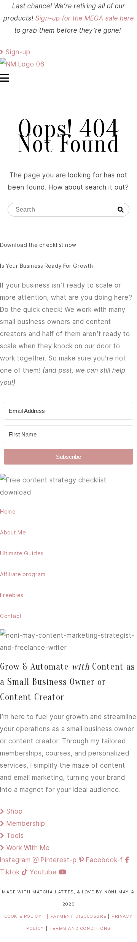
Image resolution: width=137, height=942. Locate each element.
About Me (13, 532)
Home (8, 511)
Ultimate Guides (21, 553)
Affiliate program (23, 574)
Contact (11, 616)
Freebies (11, 595)
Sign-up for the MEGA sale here (84, 18)
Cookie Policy (23, 916)
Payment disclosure (79, 916)
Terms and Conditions (80, 928)
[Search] (120, 210)
